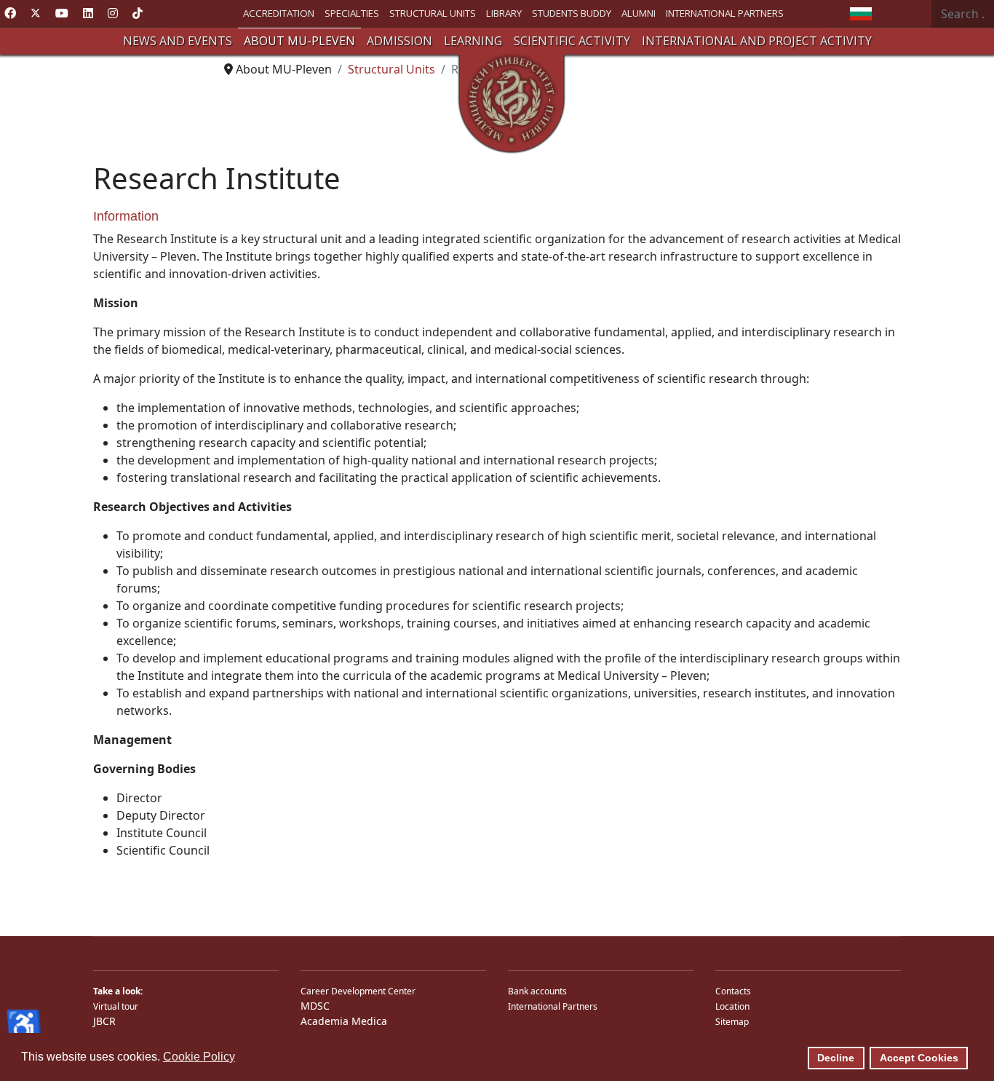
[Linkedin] (88, 13)
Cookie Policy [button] (199, 1056)
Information (126, 216)
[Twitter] (36, 13)
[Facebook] (10, 13)
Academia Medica (344, 1021)
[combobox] (962, 14)
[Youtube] (61, 13)
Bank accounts (537, 991)
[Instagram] (113, 13)
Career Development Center (358, 991)
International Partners (552, 1006)
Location (732, 1006)
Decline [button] (835, 1058)
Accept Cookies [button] (919, 1058)
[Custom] (137, 13)
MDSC (315, 1006)
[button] (177, 41)
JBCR (104, 1021)
